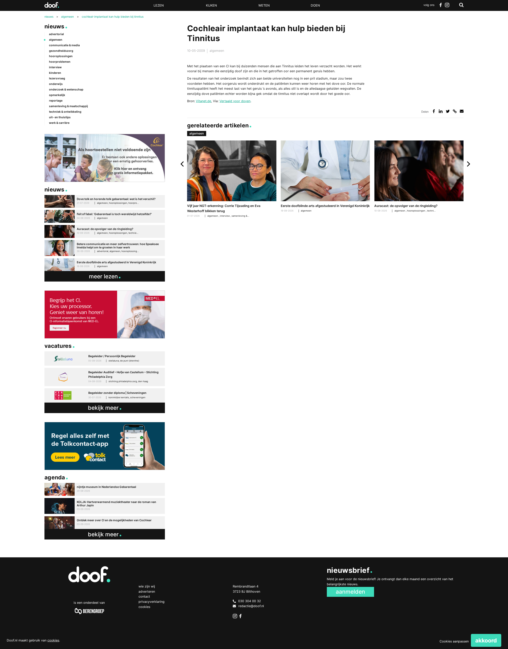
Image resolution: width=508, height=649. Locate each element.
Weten (264, 5)
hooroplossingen (416, 210)
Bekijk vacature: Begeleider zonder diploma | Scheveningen (104, 395)
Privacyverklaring (152, 602)
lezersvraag (57, 78)
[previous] (182, 164)
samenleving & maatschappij (247, 215)
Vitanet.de (203, 101)
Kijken (211, 5)
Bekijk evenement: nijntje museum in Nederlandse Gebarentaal (104, 489)
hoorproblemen (59, 61)
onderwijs (56, 84)
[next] (468, 164)
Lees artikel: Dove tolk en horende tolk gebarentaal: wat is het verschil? (104, 201)
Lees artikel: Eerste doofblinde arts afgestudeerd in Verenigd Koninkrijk (325, 176)
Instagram (447, 5)
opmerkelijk (57, 95)
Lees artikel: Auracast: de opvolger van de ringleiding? (418, 176)
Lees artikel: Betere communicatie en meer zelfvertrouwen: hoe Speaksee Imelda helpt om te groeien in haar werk (104, 248)
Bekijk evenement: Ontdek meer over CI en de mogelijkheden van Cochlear (104, 522)
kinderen (55, 72)
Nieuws (54, 26)
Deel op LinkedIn (441, 111)
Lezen (159, 5)
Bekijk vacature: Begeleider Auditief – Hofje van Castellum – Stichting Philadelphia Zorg (104, 377)
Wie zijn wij (147, 586)
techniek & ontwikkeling (65, 111)
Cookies (144, 607)
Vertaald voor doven (234, 101)
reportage (56, 100)
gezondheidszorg (61, 50)
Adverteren (147, 591)
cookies (53, 640)
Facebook (440, 5)
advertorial (56, 34)
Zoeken (461, 5)
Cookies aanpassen (454, 641)
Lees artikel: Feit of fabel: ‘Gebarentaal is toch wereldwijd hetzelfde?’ (104, 216)
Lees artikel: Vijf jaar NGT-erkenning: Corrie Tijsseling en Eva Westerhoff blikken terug (231, 179)
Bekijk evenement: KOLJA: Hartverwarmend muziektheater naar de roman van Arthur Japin (104, 506)
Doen (315, 5)
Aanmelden (350, 591)
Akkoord (486, 640)
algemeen (217, 51)
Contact (144, 596)
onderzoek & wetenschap (66, 89)
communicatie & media (64, 45)
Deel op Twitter (448, 111)
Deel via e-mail (462, 111)
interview (225, 215)
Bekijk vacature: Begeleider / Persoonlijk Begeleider (104, 358)
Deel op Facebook (434, 111)
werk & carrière (59, 122)
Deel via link (455, 111)
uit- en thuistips (60, 117)
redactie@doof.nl (251, 606)
